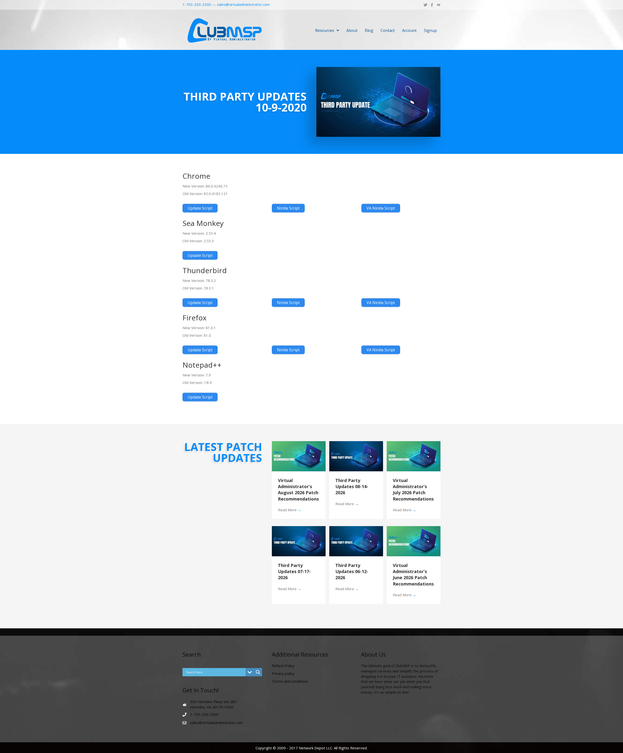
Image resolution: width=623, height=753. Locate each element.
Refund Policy (283, 665)
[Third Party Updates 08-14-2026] (356, 455)
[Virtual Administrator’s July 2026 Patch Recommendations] (413, 455)
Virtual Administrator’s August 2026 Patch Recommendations (298, 489)
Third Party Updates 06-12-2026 (351, 571)
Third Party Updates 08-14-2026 (351, 486)
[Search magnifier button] (258, 672)
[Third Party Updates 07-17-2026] (299, 540)
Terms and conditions (290, 681)
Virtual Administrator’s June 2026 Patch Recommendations (413, 574)
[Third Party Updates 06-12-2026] (356, 540)
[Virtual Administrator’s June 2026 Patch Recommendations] (413, 540)
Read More (289, 509)
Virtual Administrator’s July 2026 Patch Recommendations (413, 489)
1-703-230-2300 (197, 4)
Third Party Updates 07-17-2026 (294, 571)
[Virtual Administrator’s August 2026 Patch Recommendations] (299, 455)
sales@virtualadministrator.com (243, 4)
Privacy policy (283, 673)
